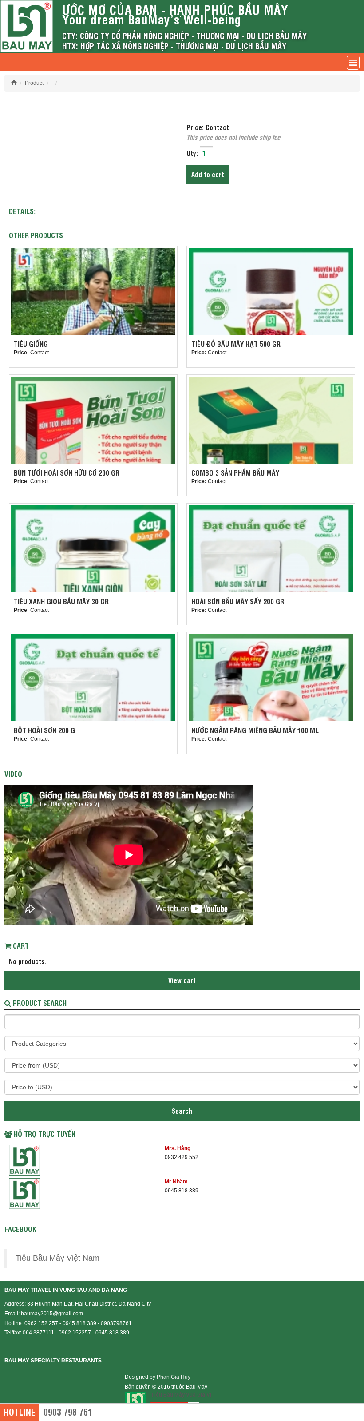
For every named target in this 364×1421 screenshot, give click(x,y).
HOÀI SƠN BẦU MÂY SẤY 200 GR (237, 601)
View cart (182, 980)
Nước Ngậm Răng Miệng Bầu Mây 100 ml (255, 730)
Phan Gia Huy (173, 1377)
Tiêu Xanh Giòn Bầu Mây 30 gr (61, 601)
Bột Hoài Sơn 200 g (44, 730)
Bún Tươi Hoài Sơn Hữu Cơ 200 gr (66, 472)
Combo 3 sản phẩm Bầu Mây (235, 472)
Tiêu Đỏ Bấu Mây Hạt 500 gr (236, 344)
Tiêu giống (31, 344)
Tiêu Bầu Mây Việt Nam (57, 1258)
